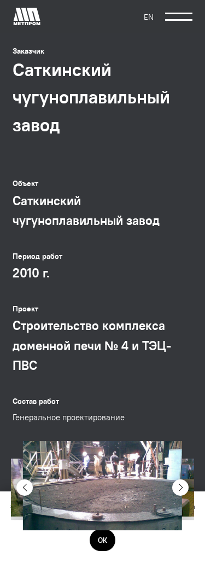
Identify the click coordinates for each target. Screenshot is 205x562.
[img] (27, 16)
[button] (24, 487)
